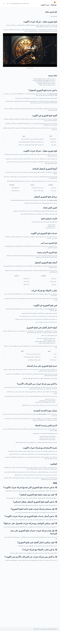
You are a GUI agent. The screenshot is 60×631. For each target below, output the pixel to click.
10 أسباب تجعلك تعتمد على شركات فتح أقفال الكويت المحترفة (19, 3)
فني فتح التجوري (50, 308)
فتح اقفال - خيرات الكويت (48, 5)
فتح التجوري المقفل (53, 93)
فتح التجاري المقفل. (42, 414)
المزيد (8, 3)
